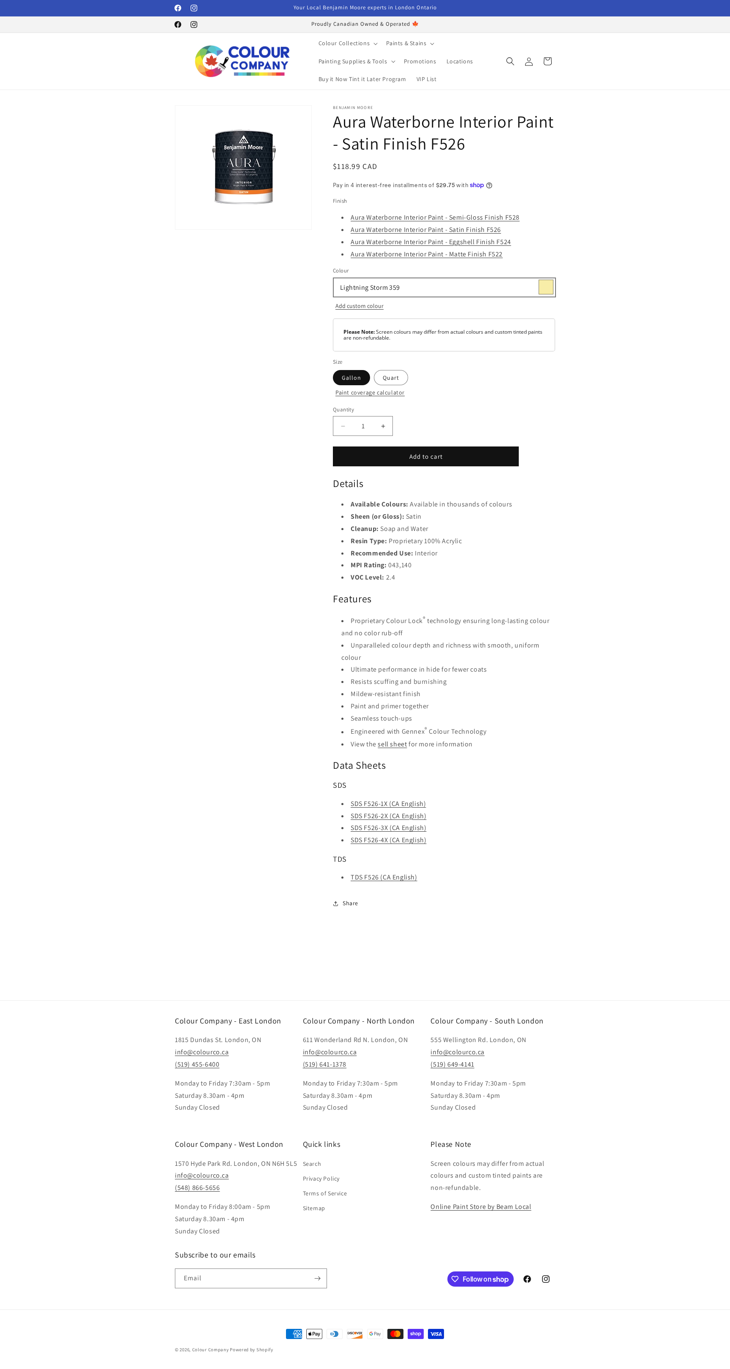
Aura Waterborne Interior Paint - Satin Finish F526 (426, 229)
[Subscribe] (317, 1278)
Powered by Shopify (251, 1350)
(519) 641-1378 (324, 1064)
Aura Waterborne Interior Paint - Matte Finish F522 (427, 254)
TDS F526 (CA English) (384, 877)
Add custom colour (359, 306)
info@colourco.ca (202, 1052)
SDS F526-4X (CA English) (388, 840)
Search (312, 1164)
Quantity (343, 409)
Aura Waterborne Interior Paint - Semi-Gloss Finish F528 (435, 217)
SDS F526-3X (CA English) (388, 827)
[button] (347, 43)
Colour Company (211, 1350)
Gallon (351, 377)
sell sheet (392, 744)
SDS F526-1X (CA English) (388, 803)
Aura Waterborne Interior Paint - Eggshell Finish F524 (431, 241)
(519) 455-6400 (197, 1064)
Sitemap (314, 1208)
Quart (391, 377)
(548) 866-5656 (197, 1187)
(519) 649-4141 (452, 1064)
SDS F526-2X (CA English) (388, 815)
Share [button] (350, 903)
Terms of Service (325, 1193)
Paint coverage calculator (370, 392)
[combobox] (444, 287)
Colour (341, 270)
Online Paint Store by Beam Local (480, 1206)
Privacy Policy (321, 1178)
